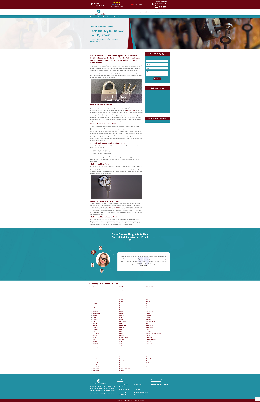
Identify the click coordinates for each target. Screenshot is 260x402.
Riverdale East (149, 347)
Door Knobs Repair (123, 394)
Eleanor (94, 337)
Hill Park (121, 288)
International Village (150, 321)
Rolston (121, 333)
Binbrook (94, 306)
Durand (147, 306)
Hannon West (96, 368)
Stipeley (148, 361)
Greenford (148, 315)
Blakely (121, 366)
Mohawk (121, 319)
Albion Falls (95, 298)
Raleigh (121, 329)
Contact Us (165, 12)
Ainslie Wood (95, 296)
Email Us (155, 384)
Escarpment (95, 290)
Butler (94, 321)
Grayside (148, 313)
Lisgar (120, 308)
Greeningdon (95, 357)
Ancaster (95, 294)
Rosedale (148, 353)
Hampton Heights (96, 363)
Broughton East (96, 311)
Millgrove (121, 317)
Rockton (148, 351)
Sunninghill (121, 343)
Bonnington (95, 309)
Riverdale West (149, 349)
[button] (101, 270)
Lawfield (121, 302)
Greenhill (148, 317)
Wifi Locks (138, 389)
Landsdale (148, 331)
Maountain (95, 288)
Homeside (148, 319)
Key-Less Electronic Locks (113, 207)
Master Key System (123, 386)
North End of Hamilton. (151, 339)
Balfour (94, 300)
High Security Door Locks (124, 384)
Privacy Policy (139, 384)
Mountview (121, 315)
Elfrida (94, 339)
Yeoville (121, 359)
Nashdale (148, 335)
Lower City (95, 286)
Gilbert (94, 349)
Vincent (148, 365)
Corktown (148, 292)
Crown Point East (150, 296)
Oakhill (120, 323)
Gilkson (94, 351)
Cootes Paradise (149, 290)
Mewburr (121, 313)
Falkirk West (95, 343)
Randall (121, 331)
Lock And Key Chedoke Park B (114, 16)
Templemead (122, 345)
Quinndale (121, 327)
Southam (121, 341)
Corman (148, 294)
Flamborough (95, 347)
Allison (94, 292)
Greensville (95, 359)
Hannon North (96, 365)
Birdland (94, 308)
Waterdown (121, 353)
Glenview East (149, 309)
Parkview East (149, 341)
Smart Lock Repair (123, 392)
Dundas (148, 304)
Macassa (121, 309)
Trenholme (121, 349)
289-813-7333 (160, 7)
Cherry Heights (149, 286)
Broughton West (96, 313)
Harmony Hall (96, 370)
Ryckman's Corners (123, 337)
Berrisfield (95, 304)
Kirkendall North (149, 325)
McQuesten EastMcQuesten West (153, 333)
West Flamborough (123, 355)
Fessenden (95, 345)
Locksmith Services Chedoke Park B (101, 16)
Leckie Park (122, 304)
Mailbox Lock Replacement (142, 392)
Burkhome (95, 319)
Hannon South (96, 366)
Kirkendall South (149, 327)
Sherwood (121, 339)
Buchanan (95, 317)
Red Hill (148, 345)
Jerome (121, 294)
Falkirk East (95, 341)
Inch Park (121, 292)
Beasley (121, 365)
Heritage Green (122, 286)
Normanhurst (149, 337)
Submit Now (157, 78)
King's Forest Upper (123, 300)
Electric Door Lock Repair (124, 389)
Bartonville (121, 361)
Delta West (148, 302)
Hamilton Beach (122, 363)
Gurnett (94, 361)
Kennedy (121, 296)
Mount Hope (95, 353)
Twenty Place (122, 351)
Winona (148, 366)
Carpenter (95, 323)
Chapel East (95, 327)
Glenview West (149, 311)
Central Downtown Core (124, 368)
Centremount (95, 325)
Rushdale (121, 335)
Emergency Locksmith (141, 395)
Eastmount (95, 335)
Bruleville (95, 315)
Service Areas (155, 12)
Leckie (120, 306)
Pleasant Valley (122, 325)
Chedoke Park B (122, 370)
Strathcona (148, 363)
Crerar (94, 331)
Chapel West (95, 329)
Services (146, 12)
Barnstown (95, 302)
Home (139, 12)
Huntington (121, 290)
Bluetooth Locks (139, 387)
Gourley (94, 355)
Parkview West (149, 343)
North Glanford (122, 321)
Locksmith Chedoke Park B (129, 400)
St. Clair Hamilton (150, 355)
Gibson (147, 308)
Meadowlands (122, 311)
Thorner (121, 347)
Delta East (148, 300)
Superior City (149, 359)
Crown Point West (150, 298)
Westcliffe (121, 357)
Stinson (148, 357)
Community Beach (150, 288)
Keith (147, 323)
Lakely (147, 329)
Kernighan (121, 298)
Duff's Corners (96, 333)
